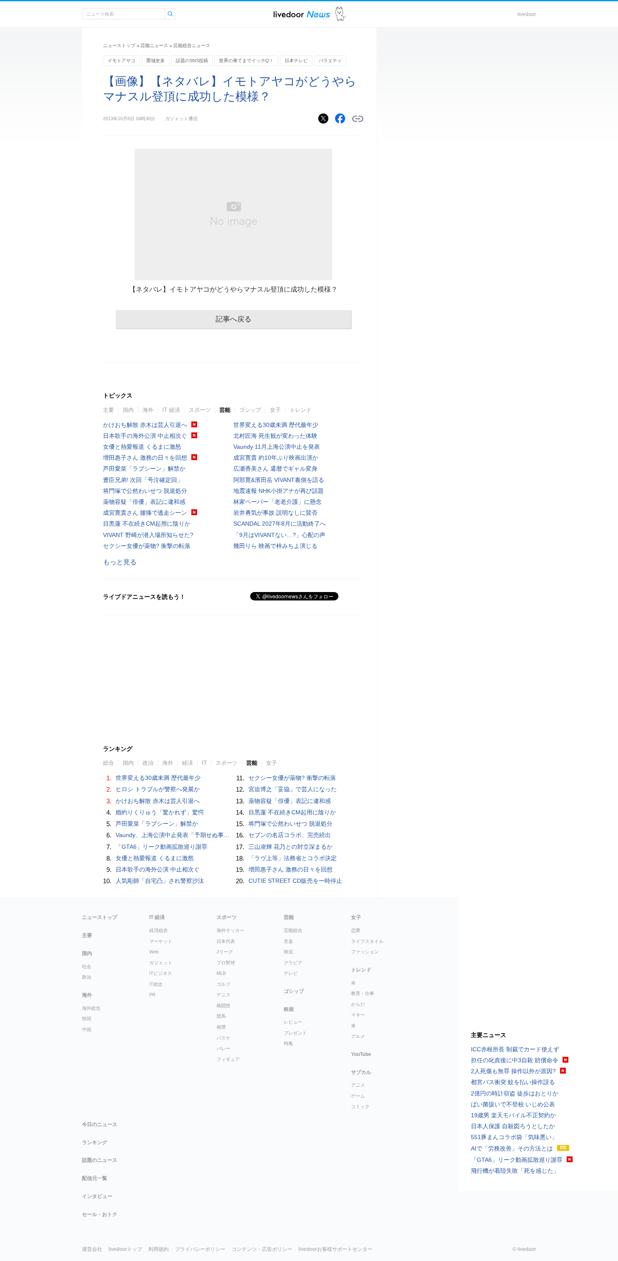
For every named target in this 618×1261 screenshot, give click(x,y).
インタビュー (97, 1196)
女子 (275, 410)
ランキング (94, 1142)
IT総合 (156, 984)
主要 (108, 410)
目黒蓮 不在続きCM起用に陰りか (146, 523)
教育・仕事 (362, 993)
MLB (221, 973)
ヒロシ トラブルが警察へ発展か (158, 789)
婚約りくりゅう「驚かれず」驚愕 (160, 812)
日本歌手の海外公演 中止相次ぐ (145, 435)
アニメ (358, 1084)
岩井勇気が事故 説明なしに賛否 (275, 512)
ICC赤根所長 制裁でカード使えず (515, 1049)
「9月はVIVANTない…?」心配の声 (279, 535)
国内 (128, 410)
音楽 (288, 941)
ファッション (365, 951)
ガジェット (160, 962)
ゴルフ (223, 984)
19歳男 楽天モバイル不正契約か (513, 1115)
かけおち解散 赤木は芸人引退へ (145, 424)
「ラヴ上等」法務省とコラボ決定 (292, 858)
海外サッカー (230, 930)
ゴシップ (250, 410)
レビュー (293, 1021)
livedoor (527, 14)
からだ (358, 1004)
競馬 (221, 1016)
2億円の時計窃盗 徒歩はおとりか (514, 1093)
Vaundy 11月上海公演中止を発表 (276, 446)
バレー (223, 1048)
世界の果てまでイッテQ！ (246, 60)
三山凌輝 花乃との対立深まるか (290, 846)
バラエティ (330, 60)
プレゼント (295, 1032)
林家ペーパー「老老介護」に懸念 (277, 501)
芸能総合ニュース (191, 45)
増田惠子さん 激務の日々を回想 (145, 457)
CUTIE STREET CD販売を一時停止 (295, 880)
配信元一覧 (94, 1178)
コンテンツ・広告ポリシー (262, 1249)
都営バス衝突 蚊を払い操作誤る (513, 1082)
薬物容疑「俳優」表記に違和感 (144, 501)
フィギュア (228, 1059)
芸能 (224, 410)
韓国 (86, 1018)
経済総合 (158, 930)
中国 (86, 1029)
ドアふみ (340, 14)
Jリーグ (225, 951)
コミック (360, 1106)
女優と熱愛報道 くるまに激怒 (142, 446)
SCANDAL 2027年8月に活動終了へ (279, 523)
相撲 (221, 1026)
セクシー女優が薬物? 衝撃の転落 (146, 545)
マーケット (160, 941)
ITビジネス (160, 973)
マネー (358, 1014)
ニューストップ (119, 45)
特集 (288, 1043)
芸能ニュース (154, 45)
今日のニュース (99, 1124)
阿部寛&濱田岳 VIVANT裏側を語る (278, 479)
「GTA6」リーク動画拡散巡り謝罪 (161, 846)
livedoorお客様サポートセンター (335, 1249)
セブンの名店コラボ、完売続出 (289, 835)
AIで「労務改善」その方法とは (512, 1148)
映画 (289, 1009)
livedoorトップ (125, 1249)
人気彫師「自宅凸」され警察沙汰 (160, 880)
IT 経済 (171, 410)
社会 (86, 966)
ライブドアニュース (302, 14)
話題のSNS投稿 (192, 60)
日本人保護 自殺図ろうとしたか (513, 1126)
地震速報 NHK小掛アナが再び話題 (278, 490)
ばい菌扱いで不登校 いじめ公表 (513, 1104)
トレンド (301, 410)
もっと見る (120, 562)
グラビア (293, 962)
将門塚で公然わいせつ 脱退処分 (145, 490)
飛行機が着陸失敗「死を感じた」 (515, 1170)
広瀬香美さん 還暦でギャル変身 (275, 468)
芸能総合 (293, 930)
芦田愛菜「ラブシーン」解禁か (144, 468)
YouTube (361, 1054)
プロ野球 (226, 962)
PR (152, 994)
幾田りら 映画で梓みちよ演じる (275, 545)
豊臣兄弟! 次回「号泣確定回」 (143, 479)
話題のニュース (99, 1160)
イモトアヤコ (121, 60)
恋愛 (355, 930)
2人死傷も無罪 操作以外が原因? (513, 1071)
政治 (86, 976)
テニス (223, 994)
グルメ (358, 1036)
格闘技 (223, 1005)
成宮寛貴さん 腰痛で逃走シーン (145, 512)
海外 (148, 410)
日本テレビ (296, 60)
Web (153, 951)
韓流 (288, 951)
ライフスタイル (367, 941)
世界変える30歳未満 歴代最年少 (275, 424)
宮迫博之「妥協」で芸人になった (292, 789)
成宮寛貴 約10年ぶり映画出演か (275, 457)
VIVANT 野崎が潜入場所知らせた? (148, 535)
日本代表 (226, 941)
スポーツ (200, 410)
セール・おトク (99, 1214)
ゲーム (358, 1095)
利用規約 (158, 1249)
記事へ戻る (233, 319)
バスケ (223, 1037)
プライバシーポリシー (200, 1249)
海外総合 (91, 1008)
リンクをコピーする (358, 119)
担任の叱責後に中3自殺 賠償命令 (514, 1060)
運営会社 (92, 1249)
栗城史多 (155, 60)
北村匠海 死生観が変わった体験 (275, 435)
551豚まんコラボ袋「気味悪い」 (514, 1137)
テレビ (291, 973)
